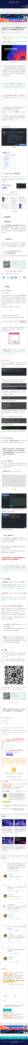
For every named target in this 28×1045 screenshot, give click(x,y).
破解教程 (6, 781)
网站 (4, 1000)
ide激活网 (14, 2)
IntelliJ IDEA (15, 9)
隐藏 (9, 152)
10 (7, 33)
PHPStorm (23, 1037)
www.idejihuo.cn (9, 111)
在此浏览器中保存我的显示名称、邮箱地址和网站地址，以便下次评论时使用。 (14, 1006)
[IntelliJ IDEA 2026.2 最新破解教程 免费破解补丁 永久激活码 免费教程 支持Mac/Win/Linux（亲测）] (7, 825)
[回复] (16, 871)
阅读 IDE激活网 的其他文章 (5, 802)
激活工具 (19, 780)
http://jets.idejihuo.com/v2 (16, 471)
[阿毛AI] (14, 17)
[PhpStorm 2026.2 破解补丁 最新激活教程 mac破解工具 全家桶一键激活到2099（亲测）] (20, 825)
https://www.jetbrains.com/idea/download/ (17, 176)
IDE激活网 (5, 32)
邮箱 (15, 995)
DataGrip (4, 1037)
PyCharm (17, 1037)
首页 (4, 9)
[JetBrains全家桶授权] (14, 21)
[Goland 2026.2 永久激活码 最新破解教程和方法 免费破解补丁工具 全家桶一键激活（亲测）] (7, 843)
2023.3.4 (7, 780)
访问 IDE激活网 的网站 (9, 802)
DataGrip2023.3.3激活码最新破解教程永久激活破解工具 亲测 (15, 805)
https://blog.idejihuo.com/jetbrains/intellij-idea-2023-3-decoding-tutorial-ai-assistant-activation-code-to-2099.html (14, 85)
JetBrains (9, 9)
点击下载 (10, 754)
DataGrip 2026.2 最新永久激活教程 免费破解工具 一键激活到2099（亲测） (20, 847)
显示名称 (5, 995)
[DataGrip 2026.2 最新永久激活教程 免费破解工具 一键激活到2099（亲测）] (20, 843)
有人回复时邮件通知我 (9, 1012)
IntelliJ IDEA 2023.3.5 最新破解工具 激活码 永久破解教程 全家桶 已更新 (12, 809)
